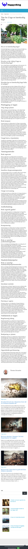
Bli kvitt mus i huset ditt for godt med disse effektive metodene (13, 470)
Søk (2, 490)
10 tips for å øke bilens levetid (17, 517)
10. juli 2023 (4, 22)
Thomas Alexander (15, 370)
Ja (18, 548)
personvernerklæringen (12, 548)
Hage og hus (9, 22)
